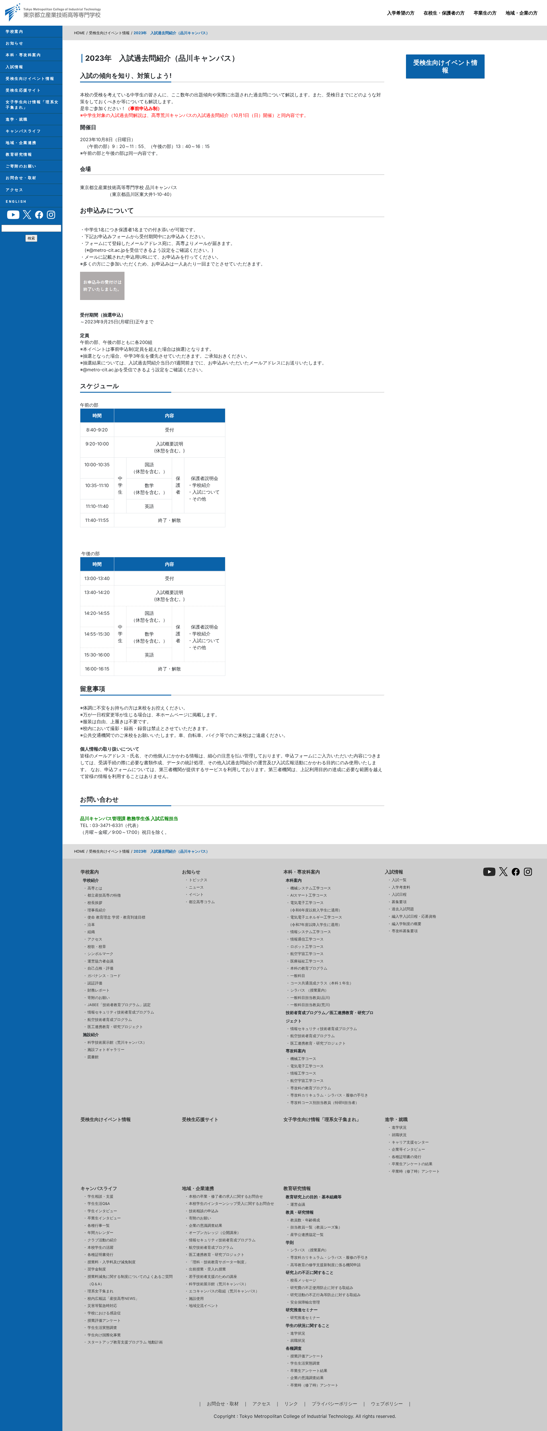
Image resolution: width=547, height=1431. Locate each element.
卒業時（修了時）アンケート (416, 1171)
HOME (79, 33)
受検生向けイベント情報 (30, 78)
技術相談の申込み (204, 1211)
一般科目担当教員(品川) (310, 998)
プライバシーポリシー (334, 1403)
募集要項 (399, 902)
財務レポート (98, 990)
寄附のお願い (98, 998)
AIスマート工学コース (308, 895)
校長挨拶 (94, 903)
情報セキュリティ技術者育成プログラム (120, 1012)
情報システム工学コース (310, 932)
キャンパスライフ (23, 131)
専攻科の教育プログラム (310, 1088)
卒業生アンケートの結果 (412, 1164)
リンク (291, 1403)
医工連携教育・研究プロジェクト (115, 1027)
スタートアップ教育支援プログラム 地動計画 (125, 1342)
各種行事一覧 (98, 1225)
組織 (91, 932)
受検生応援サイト (23, 90)
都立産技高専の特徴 (104, 895)
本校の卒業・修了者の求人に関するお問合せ (226, 1196)
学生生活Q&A (98, 1203)
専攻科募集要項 (405, 931)
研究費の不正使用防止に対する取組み (321, 1288)
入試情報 (14, 67)
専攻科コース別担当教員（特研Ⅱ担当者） (324, 1102)
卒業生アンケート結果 (308, 1371)
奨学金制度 (96, 1269)
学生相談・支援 (100, 1196)
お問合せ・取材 (21, 178)
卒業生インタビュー (104, 1218)
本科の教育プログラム (308, 968)
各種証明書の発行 (406, 1157)
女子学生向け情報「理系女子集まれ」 (32, 105)
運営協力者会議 (100, 961)
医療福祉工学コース (307, 961)
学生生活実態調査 (102, 1327)
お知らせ (14, 43)
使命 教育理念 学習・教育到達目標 (116, 917)
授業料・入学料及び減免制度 (111, 1262)
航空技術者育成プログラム (109, 1019)
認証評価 (94, 983)
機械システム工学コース (310, 888)
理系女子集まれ (100, 1291)
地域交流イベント (204, 1306)
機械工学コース (303, 1059)
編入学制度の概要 (406, 924)
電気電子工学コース (307, 1066)
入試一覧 (399, 880)
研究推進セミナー (305, 1318)
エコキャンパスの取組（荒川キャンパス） (224, 1291)
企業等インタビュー (408, 1149)
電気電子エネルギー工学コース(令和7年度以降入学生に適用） (316, 921)
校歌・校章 (96, 946)
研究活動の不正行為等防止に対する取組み (325, 1295)
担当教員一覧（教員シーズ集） (316, 1227)
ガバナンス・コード (104, 976)
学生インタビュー (102, 1211)
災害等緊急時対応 (102, 1306)
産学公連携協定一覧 (307, 1235)
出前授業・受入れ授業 (207, 1269)
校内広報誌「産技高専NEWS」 (113, 1298)
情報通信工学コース (307, 939)
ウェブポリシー (387, 1403)
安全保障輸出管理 (305, 1302)
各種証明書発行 (100, 1254)
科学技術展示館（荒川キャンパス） (117, 1042)
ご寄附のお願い (21, 166)
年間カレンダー (100, 1233)
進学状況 (399, 1127)
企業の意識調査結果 (205, 1225)
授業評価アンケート (104, 1320)
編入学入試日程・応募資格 (414, 916)
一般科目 (297, 976)
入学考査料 (401, 887)
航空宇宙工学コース (307, 954)
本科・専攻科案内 (23, 55)
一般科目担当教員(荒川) (310, 1005)
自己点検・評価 (100, 968)
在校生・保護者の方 (444, 13)
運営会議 (297, 1204)
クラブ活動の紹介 (102, 1240)
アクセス (14, 190)
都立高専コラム (202, 902)
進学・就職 (17, 119)
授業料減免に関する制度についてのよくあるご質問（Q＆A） (130, 1280)
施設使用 (196, 1298)
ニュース (196, 887)
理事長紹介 (96, 910)
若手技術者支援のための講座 (213, 1276)
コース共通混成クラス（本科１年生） (321, 983)
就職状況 (399, 1135)
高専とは (94, 888)
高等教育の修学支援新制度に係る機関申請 (325, 1265)
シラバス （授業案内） (309, 990)
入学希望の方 (401, 13)
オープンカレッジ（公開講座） (215, 1233)
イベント (196, 894)
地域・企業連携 (21, 143)
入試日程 (399, 894)
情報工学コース (303, 1073)
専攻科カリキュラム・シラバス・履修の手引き (329, 1095)
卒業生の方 (485, 13)
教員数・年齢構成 (305, 1220)
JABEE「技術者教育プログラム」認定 (119, 1005)
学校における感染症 (104, 1313)
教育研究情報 (19, 154)
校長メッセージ (303, 1280)
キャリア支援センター (410, 1142)
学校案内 (14, 31)
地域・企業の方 (522, 13)
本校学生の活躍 (100, 1247)
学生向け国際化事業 (104, 1335)
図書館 (93, 1057)
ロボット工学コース (307, 946)
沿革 (91, 925)
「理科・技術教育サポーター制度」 (218, 1262)
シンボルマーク (100, 954)
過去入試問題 (403, 909)
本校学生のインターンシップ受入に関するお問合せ (231, 1203)
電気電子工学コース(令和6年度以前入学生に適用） (316, 906)
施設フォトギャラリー (105, 1049)
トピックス (198, 880)
